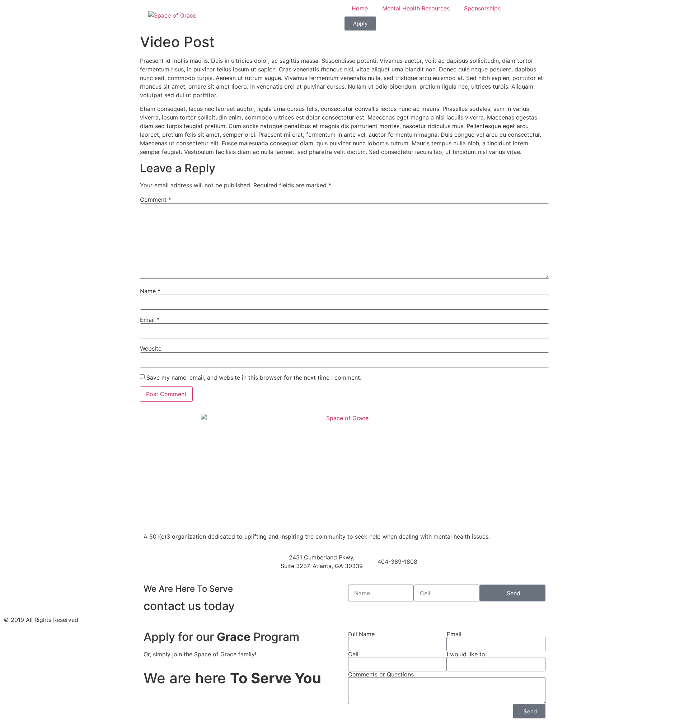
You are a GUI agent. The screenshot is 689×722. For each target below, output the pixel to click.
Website (150, 348)
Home (360, 8)
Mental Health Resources (416, 8)
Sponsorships (482, 8)
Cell (353, 654)
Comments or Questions (381, 674)
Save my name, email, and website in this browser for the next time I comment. (253, 377)
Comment (155, 199)
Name (150, 291)
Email (149, 320)
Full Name (361, 634)
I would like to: (467, 654)
